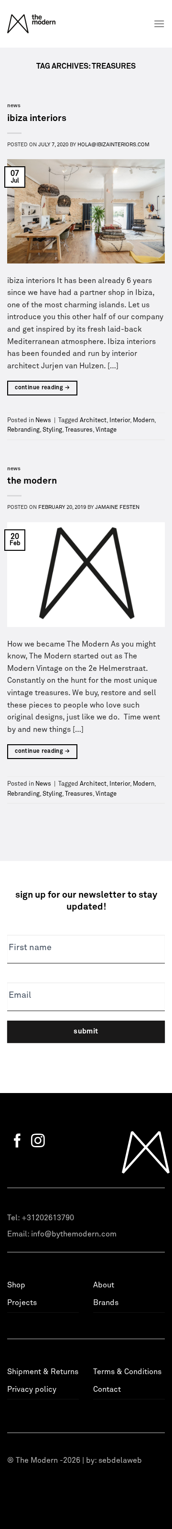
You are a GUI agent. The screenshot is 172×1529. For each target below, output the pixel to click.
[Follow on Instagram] (38, 1141)
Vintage (106, 430)
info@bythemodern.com (74, 1234)
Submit (86, 1031)
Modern (143, 420)
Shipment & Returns (42, 1372)
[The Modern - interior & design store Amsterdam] (43, 24)
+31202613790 (48, 1218)
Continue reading (42, 388)
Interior (119, 420)
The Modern (32, 481)
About (103, 1285)
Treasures (79, 430)
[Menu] (159, 23)
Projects (22, 1302)
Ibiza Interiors (36, 118)
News (14, 105)
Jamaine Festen (117, 507)
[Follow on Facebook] (17, 1141)
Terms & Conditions (127, 1372)
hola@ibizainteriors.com (113, 144)
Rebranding (23, 430)
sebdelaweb (120, 1460)
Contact (107, 1389)
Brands (105, 1302)
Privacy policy (31, 1389)
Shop (16, 1285)
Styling (52, 430)
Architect (93, 420)
